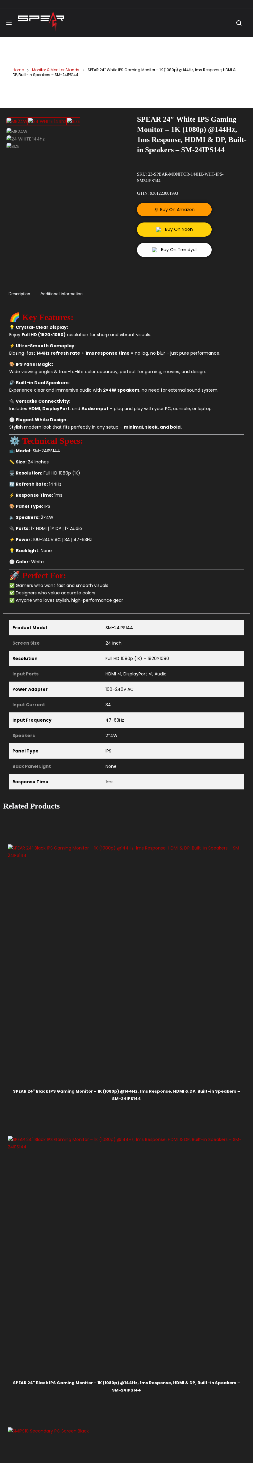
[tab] (19, 293)
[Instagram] (139, 937)
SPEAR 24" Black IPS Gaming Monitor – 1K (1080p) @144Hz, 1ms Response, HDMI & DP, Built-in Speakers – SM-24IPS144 (65, 790)
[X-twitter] (170, 937)
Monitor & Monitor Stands (55, 69)
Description (19, 293)
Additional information (61, 293)
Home (18, 69)
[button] (174, 209)
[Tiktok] (154, 937)
